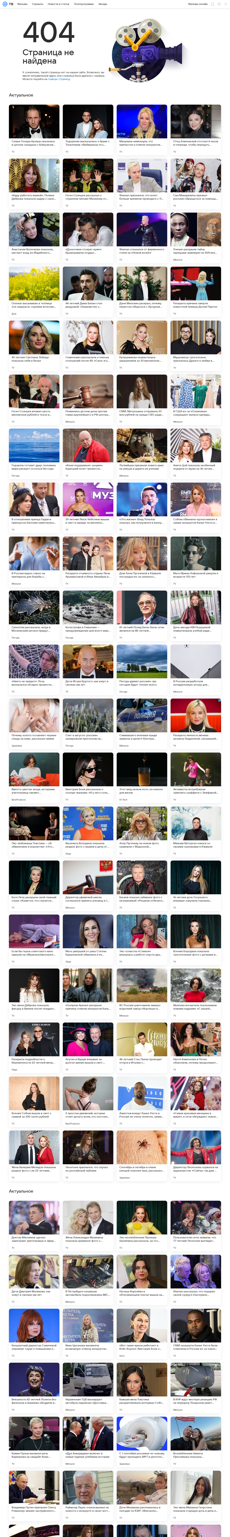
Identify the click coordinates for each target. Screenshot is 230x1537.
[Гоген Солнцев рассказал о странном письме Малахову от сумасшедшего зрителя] (88, 184)
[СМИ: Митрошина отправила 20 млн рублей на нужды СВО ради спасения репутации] (142, 400)
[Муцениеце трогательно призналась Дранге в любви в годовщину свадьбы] (196, 346)
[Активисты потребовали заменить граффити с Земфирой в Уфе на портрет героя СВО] (196, 778)
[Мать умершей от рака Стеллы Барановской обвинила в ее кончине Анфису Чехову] (88, 940)
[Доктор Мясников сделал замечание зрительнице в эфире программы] (34, 1442)
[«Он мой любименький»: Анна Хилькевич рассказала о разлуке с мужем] (196, 1371)
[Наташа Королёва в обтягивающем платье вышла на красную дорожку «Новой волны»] (142, 1496)
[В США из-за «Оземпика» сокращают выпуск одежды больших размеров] (196, 400)
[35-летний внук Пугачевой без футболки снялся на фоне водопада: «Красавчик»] (34, 1210)
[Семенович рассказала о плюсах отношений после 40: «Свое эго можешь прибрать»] (88, 346)
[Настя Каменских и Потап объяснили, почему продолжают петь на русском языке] (196, 1048)
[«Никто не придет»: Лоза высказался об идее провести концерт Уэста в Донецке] (34, 670)
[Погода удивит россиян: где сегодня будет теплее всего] (142, 670)
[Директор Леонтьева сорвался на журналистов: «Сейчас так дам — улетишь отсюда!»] (196, 1156)
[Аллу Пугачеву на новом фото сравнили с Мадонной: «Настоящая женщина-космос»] (142, 832)
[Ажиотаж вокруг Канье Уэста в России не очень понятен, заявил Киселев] (142, 1102)
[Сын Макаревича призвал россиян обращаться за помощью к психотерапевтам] (196, 184)
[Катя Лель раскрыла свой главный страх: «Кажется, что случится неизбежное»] (34, 886)
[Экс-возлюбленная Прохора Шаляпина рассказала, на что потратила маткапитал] (142, 1442)
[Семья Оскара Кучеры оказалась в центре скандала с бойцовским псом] (34, 130)
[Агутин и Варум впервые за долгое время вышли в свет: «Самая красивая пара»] (88, 1048)
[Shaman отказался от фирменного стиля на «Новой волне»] (142, 238)
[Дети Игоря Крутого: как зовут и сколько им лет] (88, 670)
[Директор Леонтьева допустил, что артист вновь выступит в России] (196, 1318)
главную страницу (59, 79)
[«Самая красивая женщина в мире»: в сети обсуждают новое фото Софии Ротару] (196, 1102)
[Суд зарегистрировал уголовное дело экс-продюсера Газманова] (142, 1318)
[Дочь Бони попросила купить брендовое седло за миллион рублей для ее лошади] (34, 1264)
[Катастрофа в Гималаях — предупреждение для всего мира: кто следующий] (88, 616)
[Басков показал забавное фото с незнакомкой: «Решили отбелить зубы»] (142, 886)
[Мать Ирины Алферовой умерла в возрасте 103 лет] (196, 562)
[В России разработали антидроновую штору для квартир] (196, 670)
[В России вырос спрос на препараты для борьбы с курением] (34, 562)
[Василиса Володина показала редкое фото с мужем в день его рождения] (88, 832)
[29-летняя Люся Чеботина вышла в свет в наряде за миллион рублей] (88, 508)
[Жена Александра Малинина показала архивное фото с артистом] (88, 1442)
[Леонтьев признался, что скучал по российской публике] (88, 1156)
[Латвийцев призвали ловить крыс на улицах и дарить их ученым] (142, 454)
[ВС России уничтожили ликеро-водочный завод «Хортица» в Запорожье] (142, 994)
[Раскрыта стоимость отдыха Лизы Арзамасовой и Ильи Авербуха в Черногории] (88, 562)
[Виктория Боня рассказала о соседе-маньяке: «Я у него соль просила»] (88, 778)
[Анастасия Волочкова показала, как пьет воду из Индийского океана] (34, 238)
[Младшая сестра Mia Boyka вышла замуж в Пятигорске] (34, 1318)
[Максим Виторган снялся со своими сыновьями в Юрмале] (196, 832)
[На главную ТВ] (10, 4)
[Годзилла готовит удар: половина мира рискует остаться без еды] (34, 454)
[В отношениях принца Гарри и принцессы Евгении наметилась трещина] (34, 508)
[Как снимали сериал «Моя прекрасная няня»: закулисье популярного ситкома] (142, 1371)
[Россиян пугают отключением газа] (88, 1371)
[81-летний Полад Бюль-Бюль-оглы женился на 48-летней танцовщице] (142, 616)
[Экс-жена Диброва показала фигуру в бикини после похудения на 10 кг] (34, 994)
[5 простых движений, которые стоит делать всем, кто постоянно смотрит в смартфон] (88, 1102)
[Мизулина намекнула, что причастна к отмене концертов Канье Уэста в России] (142, 130)
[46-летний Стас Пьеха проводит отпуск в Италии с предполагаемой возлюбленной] (142, 1048)
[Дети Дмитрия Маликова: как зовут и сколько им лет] (34, 1496)
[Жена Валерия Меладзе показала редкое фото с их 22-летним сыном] (34, 1156)
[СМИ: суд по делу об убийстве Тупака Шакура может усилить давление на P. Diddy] (196, 1264)
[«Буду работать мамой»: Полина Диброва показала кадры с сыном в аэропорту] (34, 184)
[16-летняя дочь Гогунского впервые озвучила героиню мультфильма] (196, 886)
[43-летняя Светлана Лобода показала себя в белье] (34, 346)
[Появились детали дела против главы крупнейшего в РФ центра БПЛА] (88, 400)
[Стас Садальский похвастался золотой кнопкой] (142, 1264)
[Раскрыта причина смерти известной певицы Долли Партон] (196, 292)
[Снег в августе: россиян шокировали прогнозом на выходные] (88, 724)
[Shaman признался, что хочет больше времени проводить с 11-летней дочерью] (142, 184)
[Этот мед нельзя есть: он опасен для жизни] (142, 778)
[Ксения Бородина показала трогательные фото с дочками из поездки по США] (196, 940)
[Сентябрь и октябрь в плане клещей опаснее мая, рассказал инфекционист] (142, 1156)
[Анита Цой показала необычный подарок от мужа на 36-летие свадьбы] (196, 454)
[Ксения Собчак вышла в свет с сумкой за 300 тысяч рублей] (34, 1102)
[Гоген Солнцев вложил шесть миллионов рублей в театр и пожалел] (34, 400)
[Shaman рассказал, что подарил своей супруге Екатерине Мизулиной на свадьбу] (196, 1496)
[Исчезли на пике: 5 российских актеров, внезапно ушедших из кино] (88, 1264)
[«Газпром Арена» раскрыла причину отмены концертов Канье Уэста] (88, 994)
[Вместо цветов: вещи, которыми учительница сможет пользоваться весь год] (34, 778)
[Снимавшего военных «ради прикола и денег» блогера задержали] (142, 724)
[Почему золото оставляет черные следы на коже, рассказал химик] (34, 724)
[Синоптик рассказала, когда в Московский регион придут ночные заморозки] (34, 616)
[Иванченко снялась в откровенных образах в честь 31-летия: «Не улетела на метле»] (88, 1210)
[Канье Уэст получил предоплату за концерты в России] (196, 1210)
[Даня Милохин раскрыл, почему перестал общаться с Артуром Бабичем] (142, 292)
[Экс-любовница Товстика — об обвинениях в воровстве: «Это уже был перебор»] (34, 832)
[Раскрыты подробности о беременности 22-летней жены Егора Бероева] (34, 1048)
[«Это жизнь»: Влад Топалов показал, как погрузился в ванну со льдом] (142, 508)
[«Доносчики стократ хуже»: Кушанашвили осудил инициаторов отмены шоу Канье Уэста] (88, 238)
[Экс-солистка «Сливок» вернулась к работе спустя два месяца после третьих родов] (142, 940)
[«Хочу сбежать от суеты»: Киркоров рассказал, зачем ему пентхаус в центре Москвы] (34, 1371)
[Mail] (5, 4)
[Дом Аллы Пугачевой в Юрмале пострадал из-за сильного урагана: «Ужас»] (142, 562)
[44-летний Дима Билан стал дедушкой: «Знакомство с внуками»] (88, 292)
